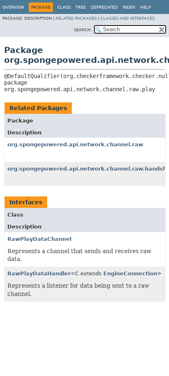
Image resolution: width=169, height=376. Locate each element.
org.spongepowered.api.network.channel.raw (75, 144)
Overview (13, 7)
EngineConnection (130, 273)
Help (145, 7)
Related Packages (76, 18)
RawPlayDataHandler (39, 273)
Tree (80, 7)
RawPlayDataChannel (39, 239)
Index (129, 7)
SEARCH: (83, 30)
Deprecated (104, 7)
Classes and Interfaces (127, 18)
